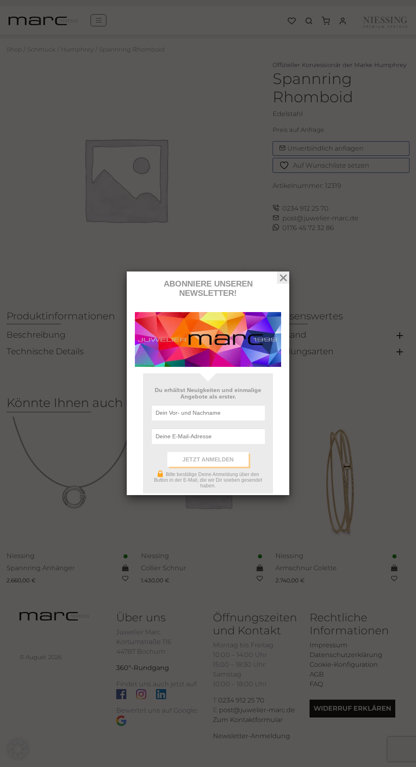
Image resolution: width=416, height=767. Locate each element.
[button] (18, 749)
